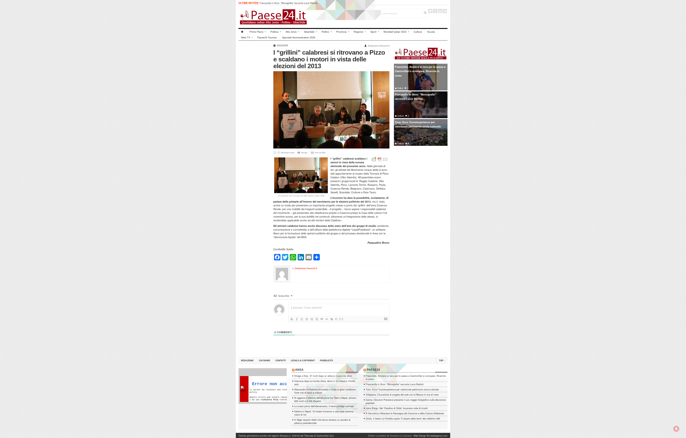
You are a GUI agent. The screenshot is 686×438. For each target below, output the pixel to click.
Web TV (245, 37)
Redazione (247, 360)
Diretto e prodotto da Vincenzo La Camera (389, 435)
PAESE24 (373, 369)
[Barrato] (306, 319)
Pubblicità (326, 360)
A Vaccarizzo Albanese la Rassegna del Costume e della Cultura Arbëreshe (405, 413)
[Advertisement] (254, 96)
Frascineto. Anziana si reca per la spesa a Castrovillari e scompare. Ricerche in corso (420, 71)
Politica (274, 31)
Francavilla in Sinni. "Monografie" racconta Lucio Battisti (415, 97)
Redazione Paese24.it (378, 46)
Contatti (280, 360)
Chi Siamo (264, 360)
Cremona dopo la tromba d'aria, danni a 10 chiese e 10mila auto (324, 382)
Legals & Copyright (303, 360)
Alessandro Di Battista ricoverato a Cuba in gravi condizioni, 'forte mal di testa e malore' (325, 391)
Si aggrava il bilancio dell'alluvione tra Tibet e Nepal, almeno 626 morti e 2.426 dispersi (325, 399)
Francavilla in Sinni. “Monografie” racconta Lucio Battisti (288, 3)
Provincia (341, 31)
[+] (341, 319)
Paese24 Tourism (267, 37)
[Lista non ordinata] (316, 319)
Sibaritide (309, 31)
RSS (445, 11)
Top (442, 360)
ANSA (299, 369)
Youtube (440, 11)
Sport (373, 31)
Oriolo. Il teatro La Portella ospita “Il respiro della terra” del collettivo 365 (403, 418)
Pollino (325, 31)
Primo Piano (256, 31)
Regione (358, 31)
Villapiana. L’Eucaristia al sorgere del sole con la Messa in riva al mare (402, 394)
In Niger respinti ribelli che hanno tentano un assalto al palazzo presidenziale (322, 421)
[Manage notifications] (676, 429)
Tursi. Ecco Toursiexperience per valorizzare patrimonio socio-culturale (418, 124)
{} (336, 319)
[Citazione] (321, 319)
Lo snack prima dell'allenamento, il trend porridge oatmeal (324, 406)
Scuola (431, 31)
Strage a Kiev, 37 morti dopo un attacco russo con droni (323, 375)
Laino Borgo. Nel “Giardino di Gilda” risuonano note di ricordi (396, 408)
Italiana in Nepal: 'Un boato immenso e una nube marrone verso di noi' (323, 413)
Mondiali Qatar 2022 (395, 31)
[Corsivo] (296, 319)
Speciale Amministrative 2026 (298, 37)
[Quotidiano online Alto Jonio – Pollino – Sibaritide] (242, 32)
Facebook (435, 11)
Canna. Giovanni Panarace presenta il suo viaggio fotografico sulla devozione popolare (406, 401)
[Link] (331, 319)
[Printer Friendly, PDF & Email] (379, 159)
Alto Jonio (291, 31)
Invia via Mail (320, 152)
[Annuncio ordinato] (311, 319)
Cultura (418, 31)
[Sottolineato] (301, 319)
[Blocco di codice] (326, 319)
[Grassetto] (291, 319)
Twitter (430, 11)
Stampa (304, 152)
